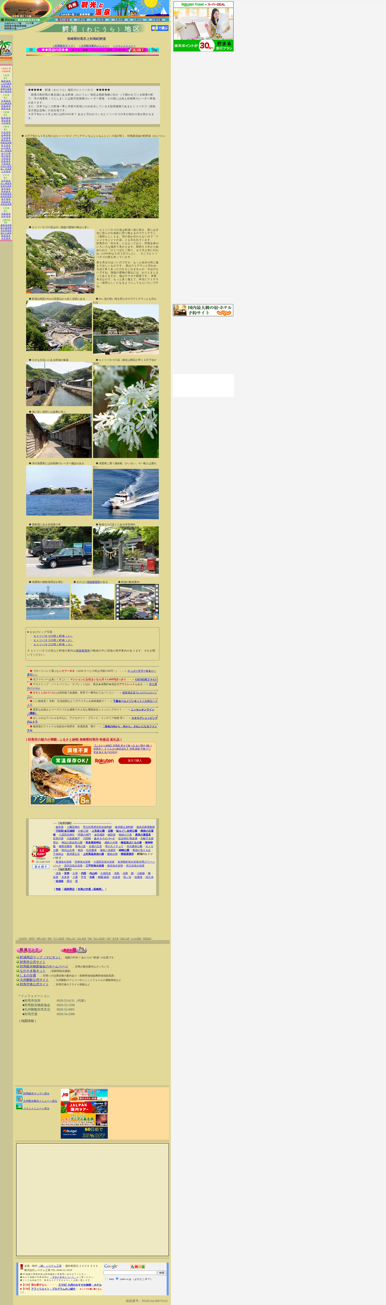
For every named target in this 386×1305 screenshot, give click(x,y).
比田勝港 (91, 850)
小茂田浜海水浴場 (103, 861)
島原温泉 (6, 118)
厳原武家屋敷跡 (146, 826)
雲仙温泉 (6, 120)
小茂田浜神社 (67, 834)
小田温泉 (6, 158)
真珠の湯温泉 (143, 834)
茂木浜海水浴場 (73, 865)
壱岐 (58, 889)
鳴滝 (80, 850)
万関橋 (87, 838)
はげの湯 (6, 153)
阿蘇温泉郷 (6, 143)
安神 (66, 873)
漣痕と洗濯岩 (108, 850)
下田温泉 (6, 164)
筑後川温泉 (6, 89)
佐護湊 (138, 877)
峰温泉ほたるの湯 (131, 842)
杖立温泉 (6, 145)
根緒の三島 (125, 834)
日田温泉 (6, 181)
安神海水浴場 (82, 861)
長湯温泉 (6, 202)
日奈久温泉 (6, 166)
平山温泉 (6, 137)
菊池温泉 (6, 140)
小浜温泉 (6, 123)
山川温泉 (6, 148)
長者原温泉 (6, 194)
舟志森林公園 (134, 846)
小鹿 (75, 877)
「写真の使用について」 (63, 1277)
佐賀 (55, 877)
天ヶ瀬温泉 (6, 183)
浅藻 (58, 873)
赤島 (116, 873)
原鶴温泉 (6, 86)
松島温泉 (6, 161)
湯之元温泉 (6, 233)
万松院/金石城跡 (65, 830)
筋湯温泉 (6, 191)
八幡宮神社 (73, 826)
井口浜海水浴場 (135, 865)
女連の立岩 (95, 846)
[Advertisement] (92, 67)
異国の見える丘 (141, 850)
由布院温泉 (6, 196)
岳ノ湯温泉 (6, 150)
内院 (83, 873)
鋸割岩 (112, 834)
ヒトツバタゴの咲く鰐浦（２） (53, 640)
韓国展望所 (93, 582)
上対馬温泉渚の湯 (93, 853)
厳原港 (60, 826)
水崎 (125, 873)
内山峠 (93, 873)
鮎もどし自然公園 (126, 830)
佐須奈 (60, 881)
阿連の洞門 (84, 834)
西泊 (69, 881)
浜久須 (149, 877)
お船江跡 (83, 830)
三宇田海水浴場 (95, 865)
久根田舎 (106, 873)
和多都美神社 (93, 842)
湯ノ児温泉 (6, 169)
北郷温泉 (6, 214)
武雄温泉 (6, 106)
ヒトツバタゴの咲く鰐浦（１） (53, 635)
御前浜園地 (65, 846)
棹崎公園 (124, 850)
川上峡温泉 (6, 103)
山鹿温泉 (6, 135)
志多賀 (65, 877)
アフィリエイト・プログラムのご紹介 (53, 1288)
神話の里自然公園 (72, 842)
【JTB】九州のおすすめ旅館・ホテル (79, 1284)
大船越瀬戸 (73, 838)
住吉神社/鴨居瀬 (127, 838)
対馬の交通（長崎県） (91, 889)
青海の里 (80, 846)
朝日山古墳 (68, 850)
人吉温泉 (6, 171)
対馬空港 (58, 838)
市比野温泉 (6, 230)
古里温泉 (6, 238)
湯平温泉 (6, 199)
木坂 (92, 877)
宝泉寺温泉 (6, 186)
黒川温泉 (6, 156)
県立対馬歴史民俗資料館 (97, 826)
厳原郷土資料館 (124, 826)
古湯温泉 (6, 101)
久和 (75, 873)
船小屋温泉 (6, 91)
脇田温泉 (6, 81)
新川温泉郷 (6, 228)
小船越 (141, 873)
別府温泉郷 (6, 204)
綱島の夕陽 (111, 842)
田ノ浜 (127, 877)
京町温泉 (6, 216)
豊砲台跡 (112, 853)
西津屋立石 (73, 853)
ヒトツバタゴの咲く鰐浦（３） (53, 644)
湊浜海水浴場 (115, 865)
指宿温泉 (6, 236)
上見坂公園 (98, 830)
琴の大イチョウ (114, 846)
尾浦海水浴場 (63, 861)
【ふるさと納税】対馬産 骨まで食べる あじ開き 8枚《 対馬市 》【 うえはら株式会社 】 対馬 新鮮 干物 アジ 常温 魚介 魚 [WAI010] (122, 749)
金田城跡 (99, 834)
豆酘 (110, 830)
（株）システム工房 (50, 1265)
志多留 (116, 877)
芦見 (83, 877)
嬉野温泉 (6, 108)
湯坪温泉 (6, 188)
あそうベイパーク (104, 838)
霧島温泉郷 (6, 225)
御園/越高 (103, 877)
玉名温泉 (6, 132)
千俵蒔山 (58, 853)
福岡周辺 (69, 889)
